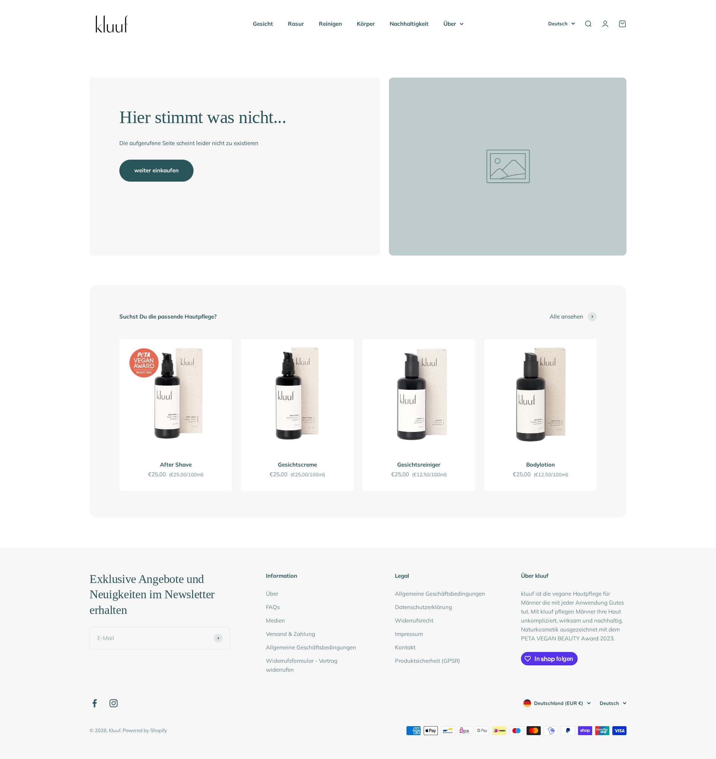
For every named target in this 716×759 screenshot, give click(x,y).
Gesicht (263, 23)
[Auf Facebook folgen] (95, 703)
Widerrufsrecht (414, 620)
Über (449, 23)
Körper (366, 23)
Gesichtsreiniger (418, 464)
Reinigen (330, 23)
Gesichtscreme (297, 464)
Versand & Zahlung (290, 633)
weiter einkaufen (156, 170)
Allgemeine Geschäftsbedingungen (311, 647)
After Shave (176, 464)
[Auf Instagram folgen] (114, 703)
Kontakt (405, 647)
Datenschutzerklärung (423, 607)
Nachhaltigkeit (409, 23)
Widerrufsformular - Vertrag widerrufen (301, 665)
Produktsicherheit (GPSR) (427, 660)
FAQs (273, 607)
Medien (275, 620)
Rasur (296, 23)
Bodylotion (540, 464)
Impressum (409, 633)
